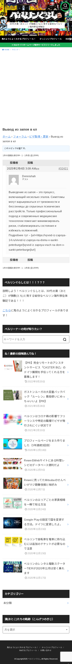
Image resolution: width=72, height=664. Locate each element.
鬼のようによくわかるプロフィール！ (19, 39)
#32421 (63, 168)
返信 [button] (37, 169)
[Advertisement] (36, 90)
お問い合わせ (45, 650)
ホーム (7, 136)
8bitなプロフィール (28, 650)
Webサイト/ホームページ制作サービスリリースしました (37, 45)
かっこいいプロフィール (51, 39)
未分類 (7, 602)
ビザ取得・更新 (38, 136)
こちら (7, 310)
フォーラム (20, 136)
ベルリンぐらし (34, 659)
